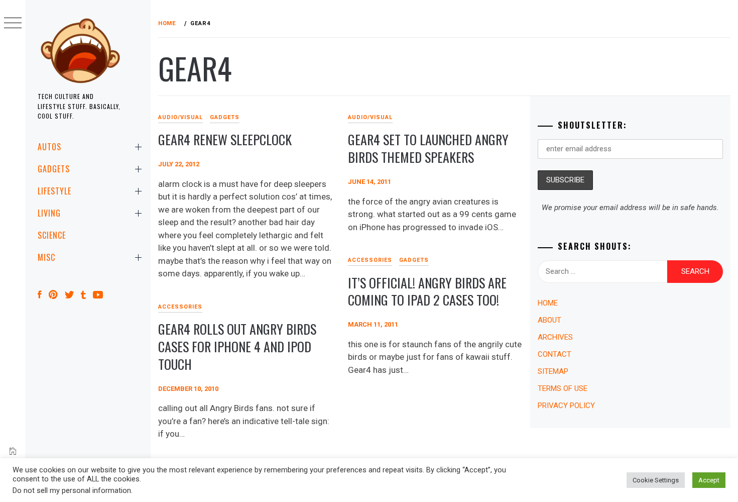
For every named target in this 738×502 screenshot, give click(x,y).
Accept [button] (708, 480)
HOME (548, 303)
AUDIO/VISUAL (180, 117)
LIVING (49, 213)
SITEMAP (553, 371)
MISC (46, 257)
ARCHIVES (555, 337)
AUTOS (49, 147)
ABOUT (549, 320)
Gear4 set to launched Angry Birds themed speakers (428, 148)
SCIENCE (52, 235)
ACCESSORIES (370, 260)
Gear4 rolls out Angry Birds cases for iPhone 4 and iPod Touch (237, 346)
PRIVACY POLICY (566, 405)
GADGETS (54, 169)
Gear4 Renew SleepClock (225, 139)
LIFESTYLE (54, 191)
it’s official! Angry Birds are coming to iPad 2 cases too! (427, 291)
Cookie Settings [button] (656, 480)
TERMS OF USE (562, 388)
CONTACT (554, 354)
